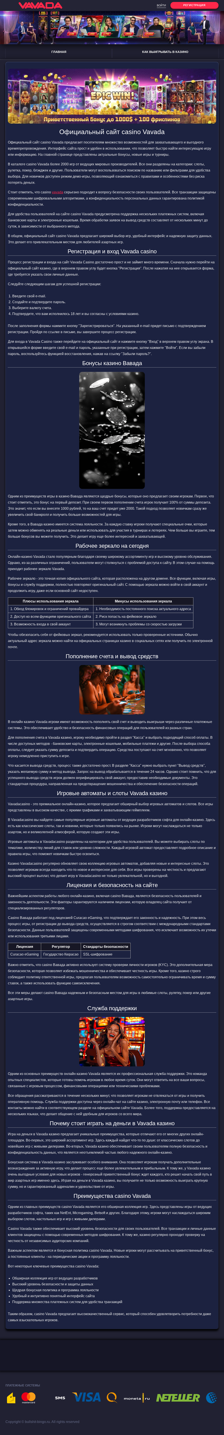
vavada (57, 192)
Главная (58, 52)
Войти (161, 5)
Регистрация (194, 5)
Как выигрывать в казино (165, 52)
